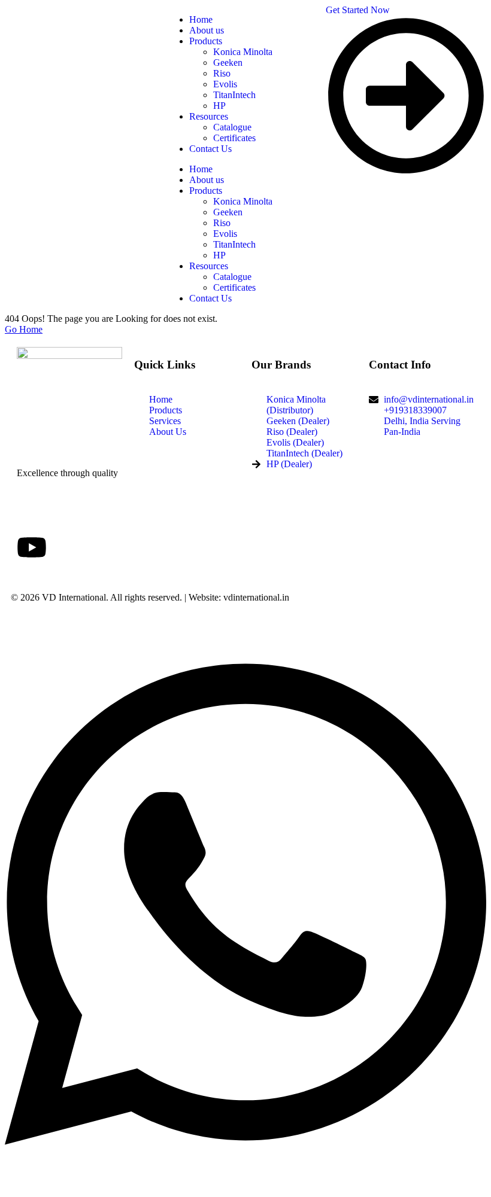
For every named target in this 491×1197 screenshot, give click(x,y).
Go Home (24, 329)
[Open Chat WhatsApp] (245, 1176)
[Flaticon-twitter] (64, 515)
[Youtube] (32, 547)
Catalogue (232, 277)
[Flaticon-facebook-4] (32, 515)
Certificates (234, 287)
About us (206, 180)
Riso (222, 223)
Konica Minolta (242, 201)
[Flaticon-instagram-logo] (96, 515)
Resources (208, 266)
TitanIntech (234, 244)
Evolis (225, 234)
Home (201, 169)
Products (205, 190)
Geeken (228, 212)
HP (219, 255)
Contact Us (210, 298)
